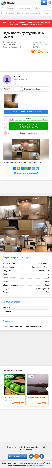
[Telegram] (33, 168)
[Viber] (29, 168)
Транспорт (11, 8)
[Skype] (37, 168)
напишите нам (38, 465)
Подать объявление (17, 456)
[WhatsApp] (26, 168)
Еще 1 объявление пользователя (26, 112)
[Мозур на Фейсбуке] (41, 456)
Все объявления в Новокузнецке (14, 13)
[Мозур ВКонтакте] (31, 456)
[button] (26, 243)
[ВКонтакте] (14, 168)
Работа (37, 8)
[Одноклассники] (18, 168)
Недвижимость (25, 8)
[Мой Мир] (22, 168)
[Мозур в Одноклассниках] (36, 456)
